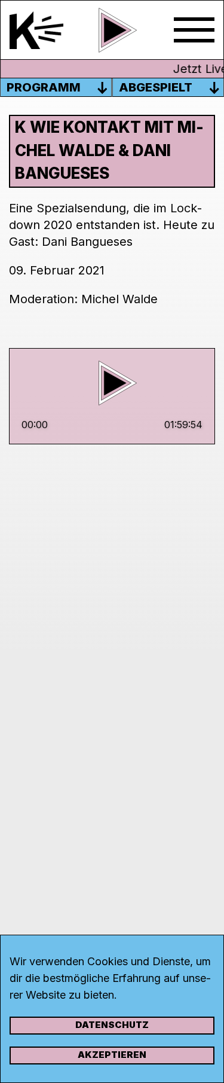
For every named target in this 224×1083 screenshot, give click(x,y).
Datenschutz (112, 1024)
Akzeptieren (112, 1054)
